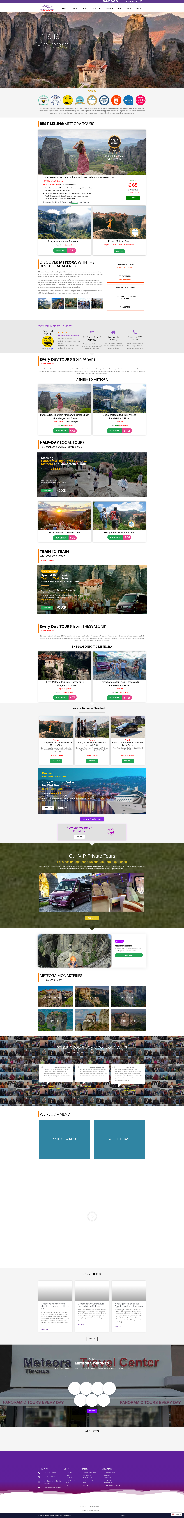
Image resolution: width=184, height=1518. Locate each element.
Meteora (95, 8)
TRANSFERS (125, 307)
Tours (74, 8)
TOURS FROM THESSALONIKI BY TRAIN (125, 297)
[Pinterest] (114, 1)
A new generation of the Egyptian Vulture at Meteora (129, 1305)
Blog (119, 8)
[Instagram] (104, 1)
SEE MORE (133, 198)
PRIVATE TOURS (125, 277)
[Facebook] (106, 1)
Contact (138, 8)
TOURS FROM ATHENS (125, 266)
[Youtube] (109, 1)
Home (64, 8)
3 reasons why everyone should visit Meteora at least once (55, 1306)
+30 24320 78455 (132, 1)
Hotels (85, 8)
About (129, 8)
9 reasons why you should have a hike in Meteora (91, 1305)
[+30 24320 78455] (141, 1)
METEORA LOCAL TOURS (125, 287)
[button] (40, 303)
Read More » (45, 1329)
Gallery (108, 8)
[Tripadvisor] (117, 1)
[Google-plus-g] (112, 1)
